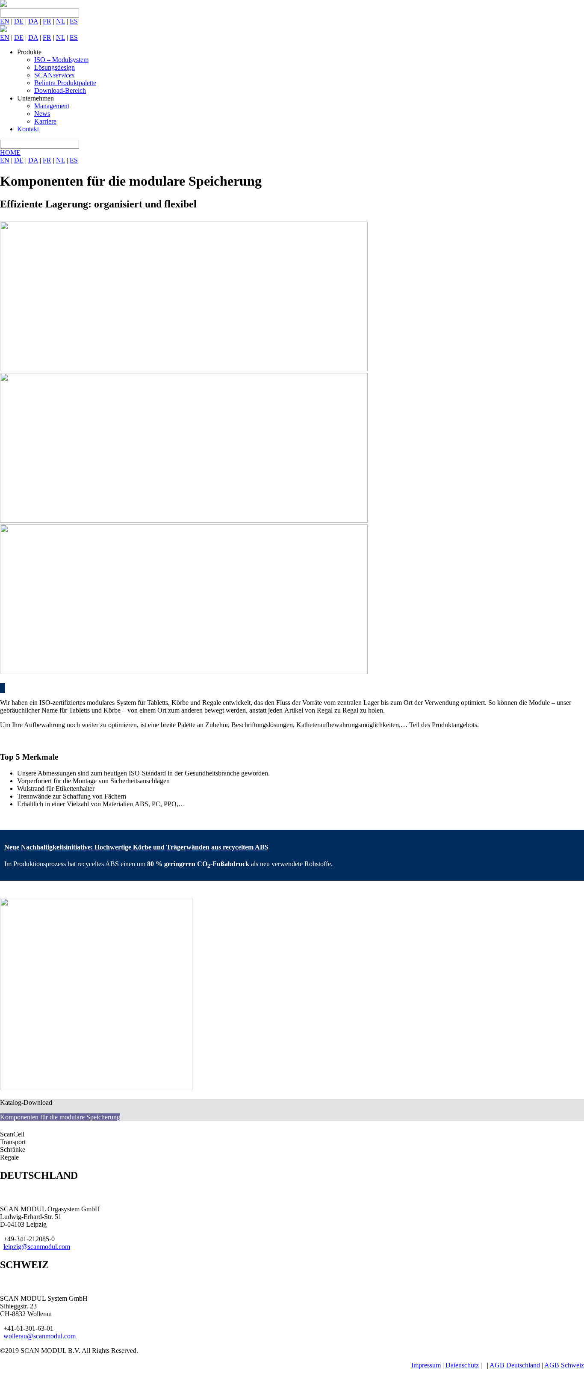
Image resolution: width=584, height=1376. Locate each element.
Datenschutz (462, 1365)
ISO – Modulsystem (61, 59)
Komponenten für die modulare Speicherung (60, 1117)
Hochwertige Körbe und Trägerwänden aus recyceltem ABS (136, 847)
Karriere (45, 121)
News (42, 113)
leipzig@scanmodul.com (36, 1246)
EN (4, 21)
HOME (10, 152)
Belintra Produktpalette (65, 82)
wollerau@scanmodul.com (39, 1336)
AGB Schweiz (564, 1365)
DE (19, 21)
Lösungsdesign (54, 67)
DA (33, 21)
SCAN (54, 75)
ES (74, 21)
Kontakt (28, 129)
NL (60, 21)
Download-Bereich (60, 90)
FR (47, 21)
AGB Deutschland (515, 1365)
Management (51, 105)
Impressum (426, 1365)
